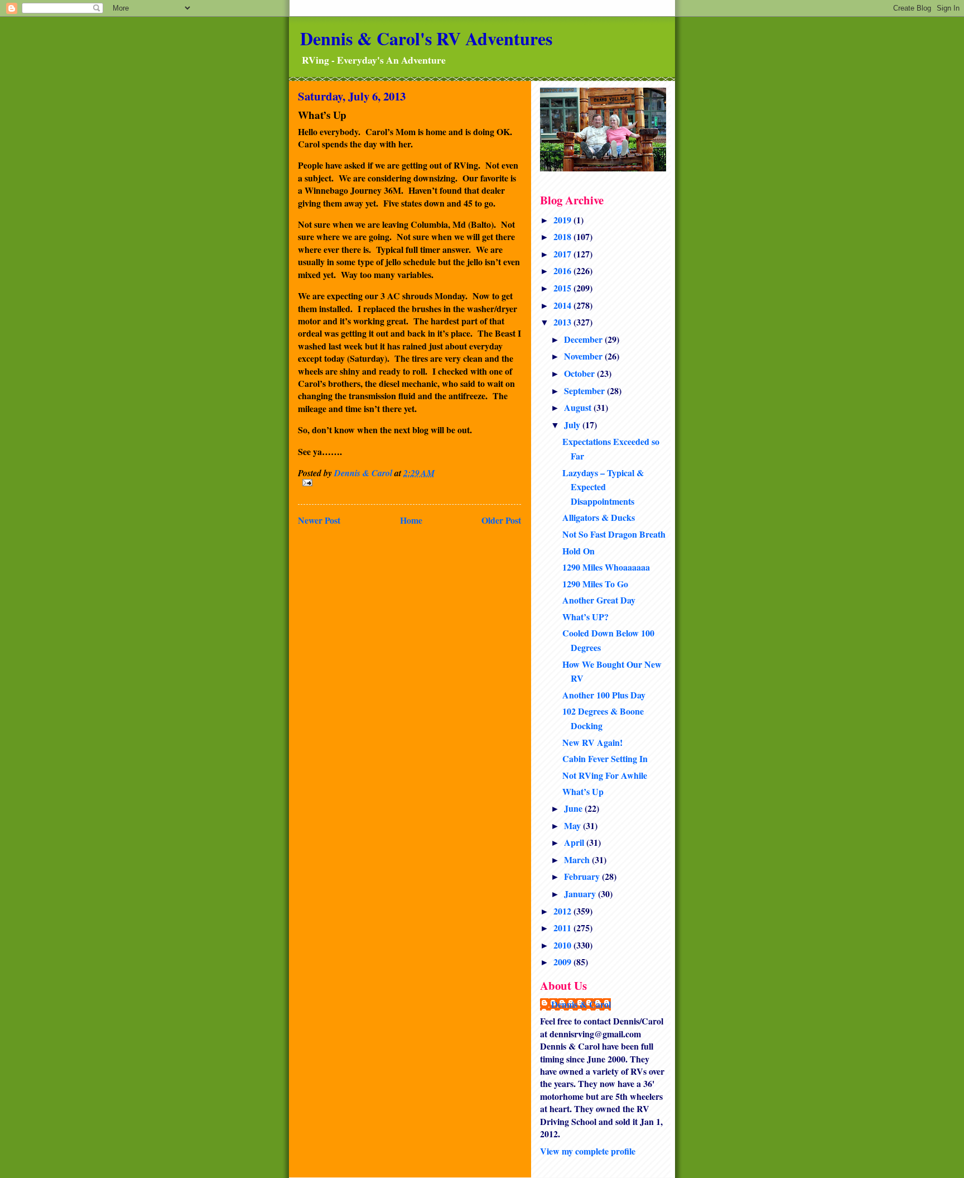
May (573, 825)
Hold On (578, 550)
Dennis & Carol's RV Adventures (426, 38)
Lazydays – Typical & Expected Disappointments (603, 486)
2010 (563, 944)
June (574, 808)
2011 (563, 927)
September (585, 390)
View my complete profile (587, 1151)
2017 (563, 253)
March (578, 859)
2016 (563, 270)
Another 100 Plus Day (603, 694)
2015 (563, 287)
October (580, 373)
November (584, 355)
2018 (563, 236)
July (573, 424)
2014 (563, 305)
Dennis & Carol (581, 1004)
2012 (563, 910)
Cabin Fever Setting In (605, 758)
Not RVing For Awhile (604, 775)
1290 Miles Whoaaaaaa (606, 567)
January (581, 893)
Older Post (501, 520)
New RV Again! (592, 742)
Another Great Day (598, 599)
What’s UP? (585, 616)
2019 (563, 219)
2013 (563, 321)
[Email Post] (409, 482)
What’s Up (583, 791)
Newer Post (319, 520)
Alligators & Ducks (598, 517)
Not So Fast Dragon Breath (614, 534)
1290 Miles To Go (595, 583)
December (584, 339)
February (583, 876)
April (575, 842)
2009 (563, 961)
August (579, 407)
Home (411, 520)
